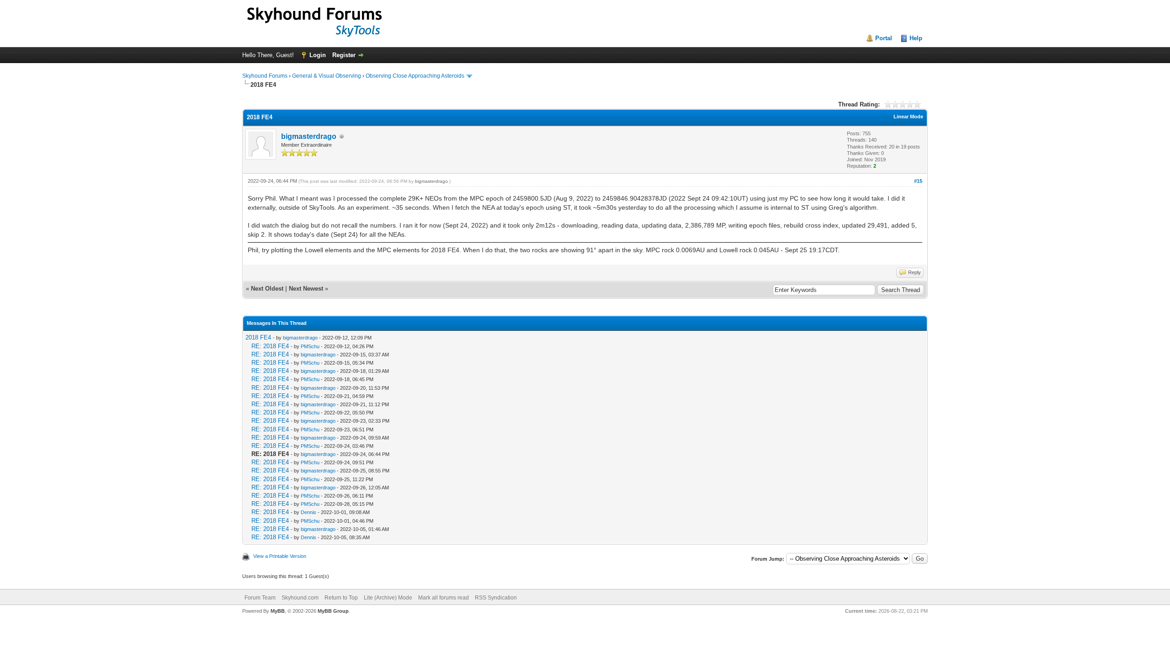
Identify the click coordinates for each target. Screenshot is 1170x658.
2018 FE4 (258, 337)
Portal (883, 38)
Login (317, 55)
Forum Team (260, 597)
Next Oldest (267, 288)
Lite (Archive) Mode (388, 597)
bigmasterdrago (308, 136)
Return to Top (341, 597)
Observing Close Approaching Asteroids (415, 76)
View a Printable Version (279, 556)
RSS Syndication (496, 597)
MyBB (278, 611)
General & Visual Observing (326, 76)
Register (344, 55)
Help (915, 38)
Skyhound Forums (264, 76)
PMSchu (310, 346)
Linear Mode (908, 116)
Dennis (308, 512)
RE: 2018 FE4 (270, 346)
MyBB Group (333, 611)
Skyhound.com (300, 597)
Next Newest (306, 288)
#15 (918, 181)
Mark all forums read (443, 597)
